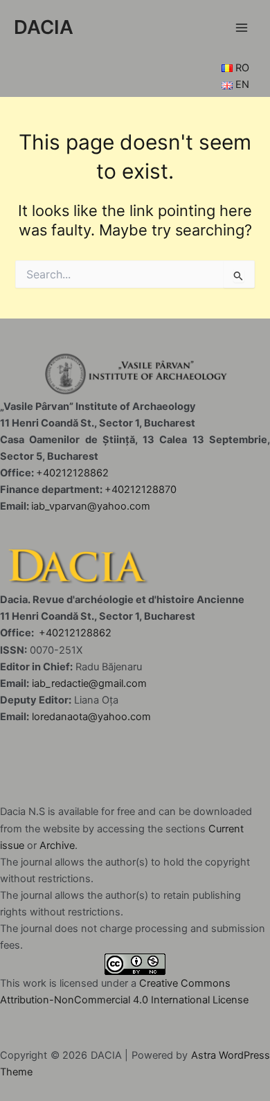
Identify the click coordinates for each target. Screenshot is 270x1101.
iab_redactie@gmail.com (89, 683)
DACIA (43, 27)
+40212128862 (72, 473)
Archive (57, 845)
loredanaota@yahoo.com (91, 716)
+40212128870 (141, 489)
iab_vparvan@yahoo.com (90, 506)
